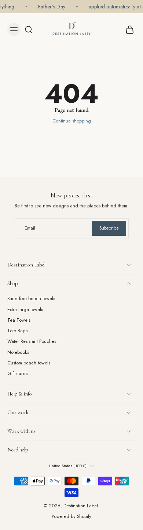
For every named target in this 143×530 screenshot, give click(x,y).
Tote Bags (17, 331)
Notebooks (18, 352)
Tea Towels (18, 320)
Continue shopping (71, 121)
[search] (29, 29)
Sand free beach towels (31, 299)
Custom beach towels (28, 363)
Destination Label (80, 506)
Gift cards (17, 374)
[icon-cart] (128, 29)
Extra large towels (25, 309)
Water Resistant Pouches (31, 341)
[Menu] (14, 29)
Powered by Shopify (71, 516)
